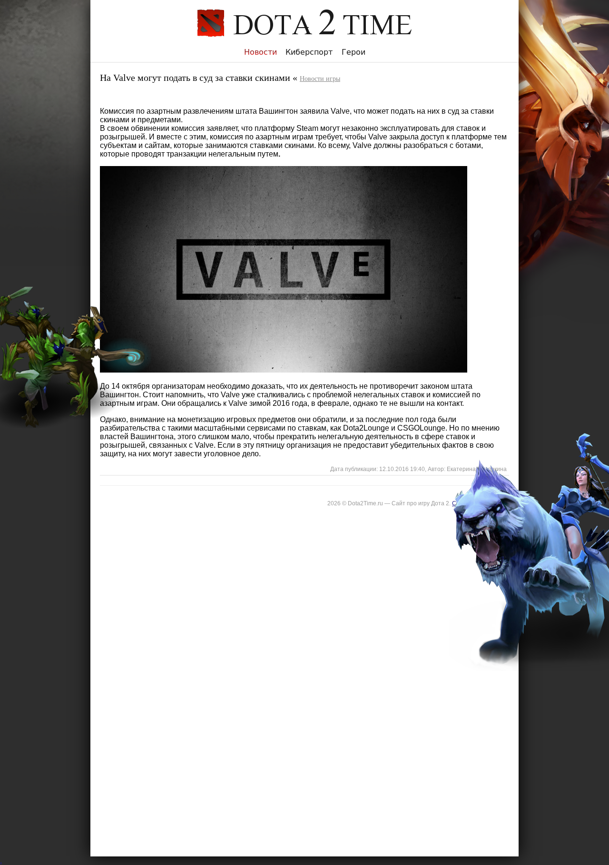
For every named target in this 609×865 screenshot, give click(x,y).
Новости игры (320, 78)
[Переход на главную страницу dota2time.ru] (304, 43)
